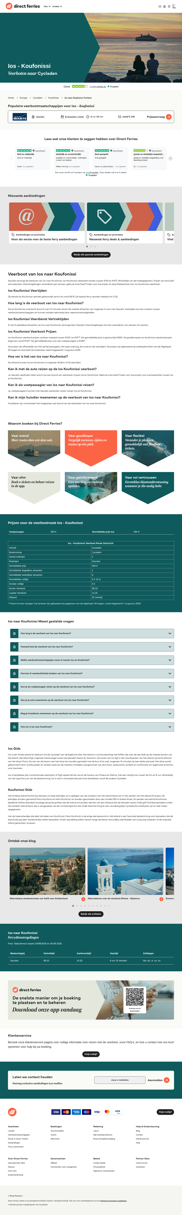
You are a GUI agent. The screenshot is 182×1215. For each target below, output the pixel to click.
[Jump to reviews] (91, 86)
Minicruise (55, 1139)
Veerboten (140, 1167)
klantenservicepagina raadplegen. (113, 1201)
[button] (92, 633)
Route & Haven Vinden (18, 1139)
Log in (96, 1131)
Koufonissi (53, 98)
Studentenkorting (15, 1175)
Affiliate (54, 1163)
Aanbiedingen (14, 1143)
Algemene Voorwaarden (103, 1171)
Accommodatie (57, 1131)
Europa (23, 98)
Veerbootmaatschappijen (19, 1135)
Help (138, 1143)
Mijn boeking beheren (102, 1135)
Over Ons (12, 1171)
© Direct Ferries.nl (15, 1196)
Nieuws (11, 1167)
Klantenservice (142, 1139)
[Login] (165, 6)
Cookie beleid (99, 1163)
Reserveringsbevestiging (104, 1139)
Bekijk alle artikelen (91, 914)
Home (11, 98)
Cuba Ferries (141, 1163)
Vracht (53, 1135)
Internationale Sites (16, 1163)
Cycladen (38, 98)
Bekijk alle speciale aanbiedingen (91, 254)
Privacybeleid (99, 1167)
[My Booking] (160, 6)
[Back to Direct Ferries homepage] (23, 6)
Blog (138, 1131)
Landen (11, 1131)
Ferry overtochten (16, 1147)
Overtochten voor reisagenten (64, 1167)
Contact (139, 1135)
